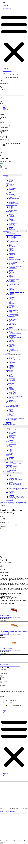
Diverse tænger (12, 254)
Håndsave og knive (10, 271)
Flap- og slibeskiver (13, 394)
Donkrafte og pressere (11, 419)
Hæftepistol (11, 184)
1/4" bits (10, 384)
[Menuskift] (0, 172)
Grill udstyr (11, 349)
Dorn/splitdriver (12, 283)
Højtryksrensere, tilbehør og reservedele (18, 488)
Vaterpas (10, 308)
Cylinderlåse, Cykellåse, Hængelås (16, 292)
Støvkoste (11, 482)
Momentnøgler (12, 263)
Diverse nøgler (12, 267)
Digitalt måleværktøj (13, 312)
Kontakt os (5, 5)
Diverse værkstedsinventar (12, 406)
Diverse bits (11, 389)
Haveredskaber (10, 502)
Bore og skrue (9, 197)
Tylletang (11, 244)
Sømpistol (11, 185)
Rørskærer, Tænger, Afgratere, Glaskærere (18, 196)
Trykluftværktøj (9, 462)
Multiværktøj (12, 194)
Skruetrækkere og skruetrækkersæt (13, 235)
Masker (7, 455)
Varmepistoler (12, 220)
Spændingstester (12, 306)
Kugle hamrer (12, 323)
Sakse (7, 325)
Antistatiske (11, 440)
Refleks (10, 436)
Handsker (8, 428)
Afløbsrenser (11, 215)
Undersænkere (12, 362)
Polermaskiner (12, 190)
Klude (10, 475)
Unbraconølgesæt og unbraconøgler (17, 261)
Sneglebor (11, 367)
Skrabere (11, 276)
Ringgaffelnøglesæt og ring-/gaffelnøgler (18, 264)
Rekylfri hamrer (12, 319)
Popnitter (11, 372)
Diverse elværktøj (10, 211)
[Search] (1, 153)
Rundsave (11, 179)
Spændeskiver (12, 378)
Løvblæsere (11, 336)
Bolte (10, 375)
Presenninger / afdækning (11, 351)
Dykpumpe (11, 218)
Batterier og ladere (10, 206)
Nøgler (7, 258)
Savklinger (11, 397)
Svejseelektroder (12, 470)
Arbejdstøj (8, 445)
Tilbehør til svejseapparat (14, 468)
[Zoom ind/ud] (0, 842)
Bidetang (11, 251)
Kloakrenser (11, 216)
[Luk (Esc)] (4, 842)
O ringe (10, 374)
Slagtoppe (11, 301)
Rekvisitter (8, 474)
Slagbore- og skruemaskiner (15, 199)
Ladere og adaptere (13, 210)
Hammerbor (11, 357)
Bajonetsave (11, 177)
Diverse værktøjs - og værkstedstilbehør (15, 418)
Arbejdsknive (12, 272)
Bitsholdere (11, 388)
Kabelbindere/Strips (10, 420)
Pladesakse (11, 219)
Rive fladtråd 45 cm (5, 664)
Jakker (10, 446)
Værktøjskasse (12, 233)
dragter (7, 441)
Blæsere (10, 228)
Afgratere (11, 288)
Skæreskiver (11, 398)
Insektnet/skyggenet (13, 350)
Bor (6, 356)
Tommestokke (12, 303)
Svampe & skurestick (13, 476)
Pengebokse (11, 293)
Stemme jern (11, 290)
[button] (14, 38)
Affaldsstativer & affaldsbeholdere (16, 497)
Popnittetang (11, 250)
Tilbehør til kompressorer (14, 466)
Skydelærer (11, 305)
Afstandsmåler (12, 212)
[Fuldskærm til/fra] (2, 842)
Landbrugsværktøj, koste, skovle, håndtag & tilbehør (10, 617)
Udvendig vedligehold (14, 486)
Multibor (11, 358)
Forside (1, 502)
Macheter (11, 346)
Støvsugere (11, 491)
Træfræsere (11, 403)
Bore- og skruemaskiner (14, 198)
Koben (10, 286)
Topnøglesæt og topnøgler (14, 259)
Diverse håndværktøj (10, 281)
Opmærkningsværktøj (14, 314)
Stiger (10, 410)
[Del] (3, 842)
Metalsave (11, 273)
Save (7, 176)
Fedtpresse (11, 227)
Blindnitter (11, 371)
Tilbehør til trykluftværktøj (15, 463)
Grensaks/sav (12, 345)
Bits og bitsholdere (10, 383)
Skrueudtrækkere (12, 238)
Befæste (7, 183)
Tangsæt (10, 249)
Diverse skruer (12, 380)
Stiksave (10, 181)
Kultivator (11, 340)
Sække (10, 493)
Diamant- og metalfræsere (14, 405)
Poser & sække (9, 492)
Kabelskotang (12, 255)
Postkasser (8, 353)
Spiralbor (11, 365)
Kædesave (11, 180)
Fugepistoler (11, 289)
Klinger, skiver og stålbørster (12, 391)
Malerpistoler (12, 229)
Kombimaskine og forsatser (15, 333)
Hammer (8, 318)
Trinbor (10, 361)
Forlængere (11, 295)
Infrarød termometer (13, 310)
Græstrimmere (12, 332)
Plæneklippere (12, 338)
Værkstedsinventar (13, 407)
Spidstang (11, 242)
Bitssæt (10, 387)
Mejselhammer (12, 202)
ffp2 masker (11, 457)
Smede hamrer (12, 320)
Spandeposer (11, 495)
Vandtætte (11, 433)
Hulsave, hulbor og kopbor (15, 359)
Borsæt (10, 363)
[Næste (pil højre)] (2, 843)
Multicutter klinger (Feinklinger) (16, 396)
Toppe (10, 298)
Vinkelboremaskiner (13, 203)
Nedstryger (11, 277)
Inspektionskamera (13, 223)
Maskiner (8, 487)
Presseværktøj (12, 225)
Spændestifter (12, 379)
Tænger (7, 240)
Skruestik (11, 409)
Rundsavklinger (12, 392)
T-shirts (10, 449)
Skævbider (11, 257)
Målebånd (11, 307)
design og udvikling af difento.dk (7, 811)
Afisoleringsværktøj (13, 241)
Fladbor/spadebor (13, 368)
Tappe (10, 416)
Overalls (10, 450)
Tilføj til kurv (3, 526)
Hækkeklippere (12, 335)
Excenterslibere (12, 188)
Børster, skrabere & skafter (15, 483)
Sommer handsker (13, 431)
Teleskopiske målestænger (14, 315)
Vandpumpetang (12, 246)
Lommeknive (12, 280)
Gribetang (11, 342)
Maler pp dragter (12, 444)
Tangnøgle (11, 248)
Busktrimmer (12, 341)
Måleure (10, 414)
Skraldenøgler (12, 297)
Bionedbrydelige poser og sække (16, 496)
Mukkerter (11, 321)
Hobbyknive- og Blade (14, 279)
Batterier (10, 207)
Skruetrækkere (12, 236)
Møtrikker (11, 376)
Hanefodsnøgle (12, 299)
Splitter (10, 381)
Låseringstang (12, 253)
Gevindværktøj (9, 415)
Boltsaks (10, 327)
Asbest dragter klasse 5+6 (14, 442)
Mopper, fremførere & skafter (15, 479)
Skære (7, 193)
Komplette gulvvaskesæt (14, 480)
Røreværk (11, 214)
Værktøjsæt (8, 232)
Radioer (10, 221)
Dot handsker (12, 438)
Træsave (10, 275)
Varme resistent (12, 435)
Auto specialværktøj (10, 316)
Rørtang (10, 245)
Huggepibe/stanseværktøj (14, 284)
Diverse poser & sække (14, 498)
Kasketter (11, 451)
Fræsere (7, 402)
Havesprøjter (11, 344)
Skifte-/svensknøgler (13, 262)
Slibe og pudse (9, 186)
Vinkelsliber (11, 189)
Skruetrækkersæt (12, 237)
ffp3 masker (11, 458)
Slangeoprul (11, 411)
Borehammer (12, 201)
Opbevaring (11, 413)
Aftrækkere (8, 422)
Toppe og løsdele (9, 294)
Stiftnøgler (11, 270)
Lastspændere (9, 423)
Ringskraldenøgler (13, 268)
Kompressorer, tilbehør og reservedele (17, 489)
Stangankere (11, 348)
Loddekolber (11, 224)
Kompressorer (9, 465)
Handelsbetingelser (7, 8)
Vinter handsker (12, 432)
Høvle (10, 192)
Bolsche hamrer (12, 324)
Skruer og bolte (9, 370)
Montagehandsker (13, 429)
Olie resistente (12, 437)
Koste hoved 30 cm (5, 615)
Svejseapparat (9, 467)
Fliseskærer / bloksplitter (11, 205)
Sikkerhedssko (9, 454)
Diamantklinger (12, 393)
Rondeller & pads (13, 478)
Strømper (11, 453)
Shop (4, 6)
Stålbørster (11, 400)
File (9, 285)
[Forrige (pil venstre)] (0, 843)
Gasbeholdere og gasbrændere (15, 337)
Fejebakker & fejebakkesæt (15, 484)
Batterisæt (11, 208)
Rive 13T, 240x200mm (6, 648)
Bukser (10, 448)
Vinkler (10, 311)
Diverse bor (11, 366)
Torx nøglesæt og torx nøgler (15, 266)
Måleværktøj (8, 302)
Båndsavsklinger (12, 401)
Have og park (9, 331)
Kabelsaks (11, 328)
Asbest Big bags (9, 500)
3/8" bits (10, 385)
